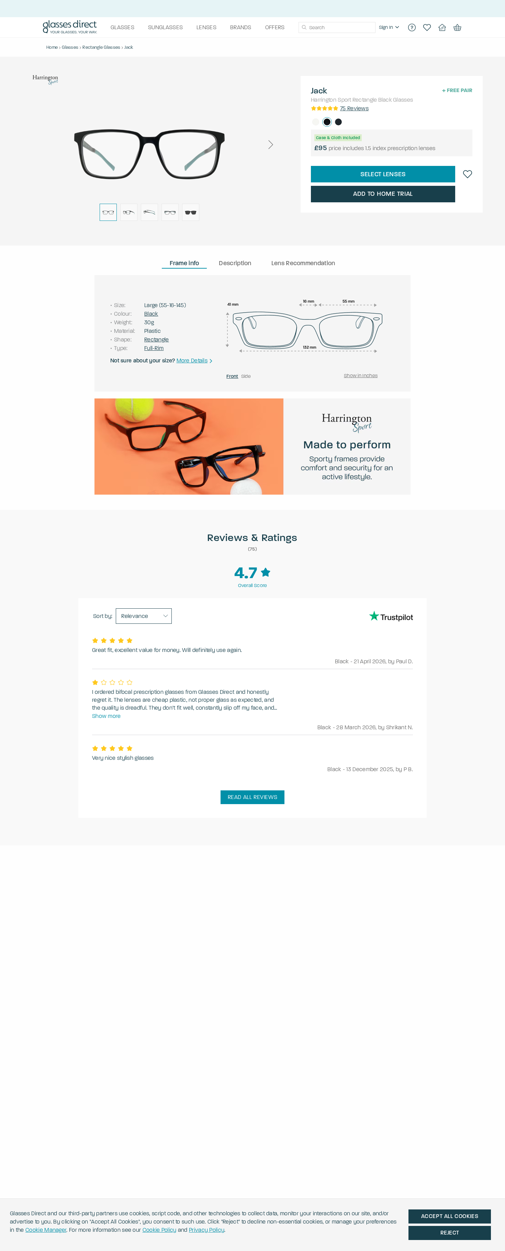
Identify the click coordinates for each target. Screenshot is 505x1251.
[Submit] (303, 27)
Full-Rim (154, 348)
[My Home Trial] (442, 27)
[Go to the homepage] (70, 27)
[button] (270, 144)
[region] (389, 27)
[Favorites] (427, 27)
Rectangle (364, 100)
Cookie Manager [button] (45, 1230)
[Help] (411, 27)
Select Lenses (383, 174)
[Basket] (457, 27)
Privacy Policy (206, 1230)
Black (385, 100)
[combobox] (337, 27)
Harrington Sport (331, 100)
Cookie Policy (160, 1230)
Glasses (403, 100)
